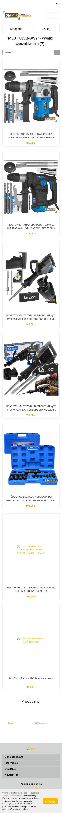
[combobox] (31, 52)
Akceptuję (50, 801)
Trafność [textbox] (8, 52)
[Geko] (16, 723)
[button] (31, 757)
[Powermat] (45, 723)
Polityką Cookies (9, 795)
